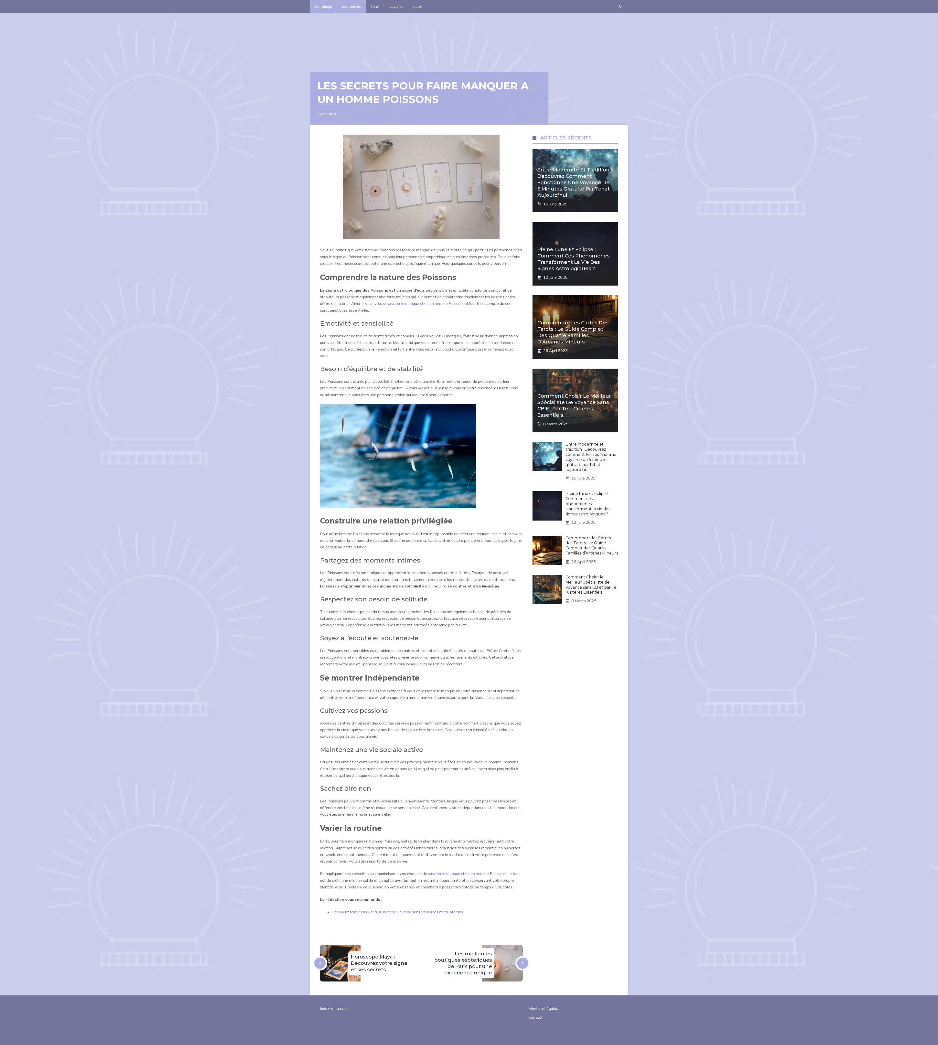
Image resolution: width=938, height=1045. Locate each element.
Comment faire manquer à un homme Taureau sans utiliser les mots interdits (397, 911)
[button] (621, 6)
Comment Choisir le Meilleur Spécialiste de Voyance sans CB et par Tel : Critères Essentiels (591, 585)
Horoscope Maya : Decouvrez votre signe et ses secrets (379, 963)
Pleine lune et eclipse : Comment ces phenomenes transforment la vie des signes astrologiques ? (587, 503)
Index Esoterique (334, 1008)
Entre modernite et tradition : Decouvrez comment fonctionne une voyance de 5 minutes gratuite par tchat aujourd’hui (574, 182)
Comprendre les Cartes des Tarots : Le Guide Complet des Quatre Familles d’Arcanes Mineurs (591, 545)
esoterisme (351, 6)
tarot (375, 6)
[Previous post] (320, 963)
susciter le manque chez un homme (458, 873)
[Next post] (522, 963)
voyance (396, 6)
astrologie (323, 6)
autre (417, 6)
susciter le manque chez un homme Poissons (426, 303)
